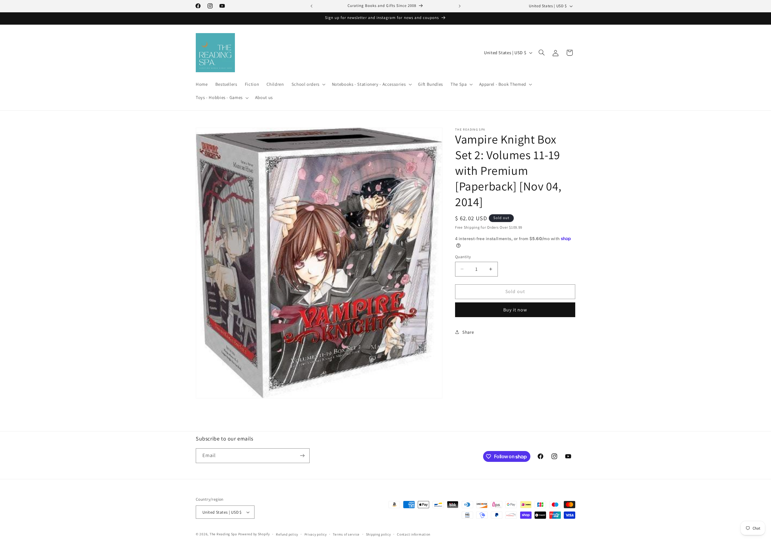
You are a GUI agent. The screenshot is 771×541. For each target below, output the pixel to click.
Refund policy (287, 534)
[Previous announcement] (311, 6)
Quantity (463, 256)
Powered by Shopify (254, 534)
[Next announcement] (459, 6)
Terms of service (346, 534)
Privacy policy (315, 534)
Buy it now (515, 310)
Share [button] (468, 332)
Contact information (413, 534)
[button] (308, 84)
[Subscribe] (302, 455)
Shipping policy (378, 534)
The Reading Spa (223, 534)
